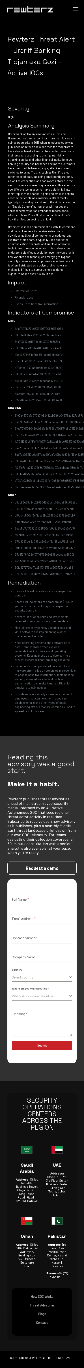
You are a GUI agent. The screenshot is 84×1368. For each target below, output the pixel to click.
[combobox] (42, 977)
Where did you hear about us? (30, 988)
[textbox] (40, 977)
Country (17, 969)
